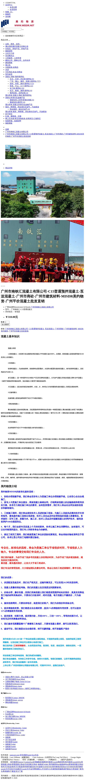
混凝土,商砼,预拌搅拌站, (14, 77)
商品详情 (8, 168)
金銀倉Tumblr (10, 746)
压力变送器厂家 (75, 769)
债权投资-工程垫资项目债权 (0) (22, 100)
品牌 (7, 129)
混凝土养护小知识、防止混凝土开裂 (19, 677)
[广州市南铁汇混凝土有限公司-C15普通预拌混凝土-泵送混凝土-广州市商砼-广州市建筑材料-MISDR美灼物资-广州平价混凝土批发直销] (18, 164)
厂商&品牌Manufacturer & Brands (17, 712)
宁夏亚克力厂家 (16, 771)
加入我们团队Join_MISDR (15, 716)
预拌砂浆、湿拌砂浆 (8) (19, 93)
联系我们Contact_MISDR (14, 698)
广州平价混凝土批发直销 (18, 331)
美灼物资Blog (53, 764)
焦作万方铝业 (6, 767)
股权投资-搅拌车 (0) (17, 102)
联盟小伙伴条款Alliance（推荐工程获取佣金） (23, 688)
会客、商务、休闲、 (13, 44)
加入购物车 (5, 324)
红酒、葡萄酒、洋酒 (13, 116)
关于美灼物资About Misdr (15, 679)
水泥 (7, 70)
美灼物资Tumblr (11, 742)
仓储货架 (54, 769)
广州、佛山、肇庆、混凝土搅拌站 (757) (25, 81)
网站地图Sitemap (11, 702)
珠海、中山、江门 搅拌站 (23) (21, 86)
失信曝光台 (9, 56)
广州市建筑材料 (71, 329)
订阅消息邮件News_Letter (15, 735)
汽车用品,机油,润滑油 (13, 72)
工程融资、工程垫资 (13, 58)
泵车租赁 (8, 74)
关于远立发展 (10, 740)
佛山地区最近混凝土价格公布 (16, 46)
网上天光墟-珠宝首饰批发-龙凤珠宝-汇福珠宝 (23, 118)
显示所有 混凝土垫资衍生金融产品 (18, 105)
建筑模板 (8, 63)
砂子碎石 (8, 114)
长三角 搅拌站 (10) (17, 88)
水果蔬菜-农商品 (11, 67)
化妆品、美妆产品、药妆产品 (16, 49)
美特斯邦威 (27, 767)
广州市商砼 (59, 329)
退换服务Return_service (14, 700)
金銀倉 (8, 737)
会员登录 (13, 9)
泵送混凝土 (49, 329)
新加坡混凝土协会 (76, 764)
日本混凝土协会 (31, 764)
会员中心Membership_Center (16, 728)
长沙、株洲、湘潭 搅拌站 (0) (21, 91)
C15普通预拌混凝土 (36, 329)
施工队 (8, 65)
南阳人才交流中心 (43, 769)
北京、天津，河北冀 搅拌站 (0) (22, 79)
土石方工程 (9, 53)
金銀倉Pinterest (11, 749)
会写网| (33, 769)
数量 (2, 322)
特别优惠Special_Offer (13, 719)
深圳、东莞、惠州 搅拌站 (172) (22, 84)
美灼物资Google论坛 (73, 762)
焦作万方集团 (17, 767)
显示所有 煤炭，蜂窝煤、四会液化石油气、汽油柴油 (25, 111)
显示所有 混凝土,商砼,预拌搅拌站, (18, 95)
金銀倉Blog (64, 764)
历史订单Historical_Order (14, 730)
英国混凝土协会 (18, 764)
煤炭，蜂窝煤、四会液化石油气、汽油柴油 (22, 107)
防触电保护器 (63, 769)
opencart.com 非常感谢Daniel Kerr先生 (24, 755)
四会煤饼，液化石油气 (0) (20, 109)
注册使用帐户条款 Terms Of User (17, 681)
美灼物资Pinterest (16, 762)
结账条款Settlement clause (14, 684)
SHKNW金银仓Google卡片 (20, 769)
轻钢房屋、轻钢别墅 (13, 121)
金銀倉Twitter (10, 744)
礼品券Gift (9, 714)
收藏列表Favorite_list (13, 733)
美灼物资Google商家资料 (55, 762)
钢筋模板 (8, 123)
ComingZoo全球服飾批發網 (34, 762)
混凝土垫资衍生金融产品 (15, 98)
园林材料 (8, 51)
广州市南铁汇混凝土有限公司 (16, 132)
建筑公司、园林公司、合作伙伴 (17, 60)
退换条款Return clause (13, 686)
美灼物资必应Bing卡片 (61, 767)
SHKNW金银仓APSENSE (42, 767)
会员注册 (13, 7)
